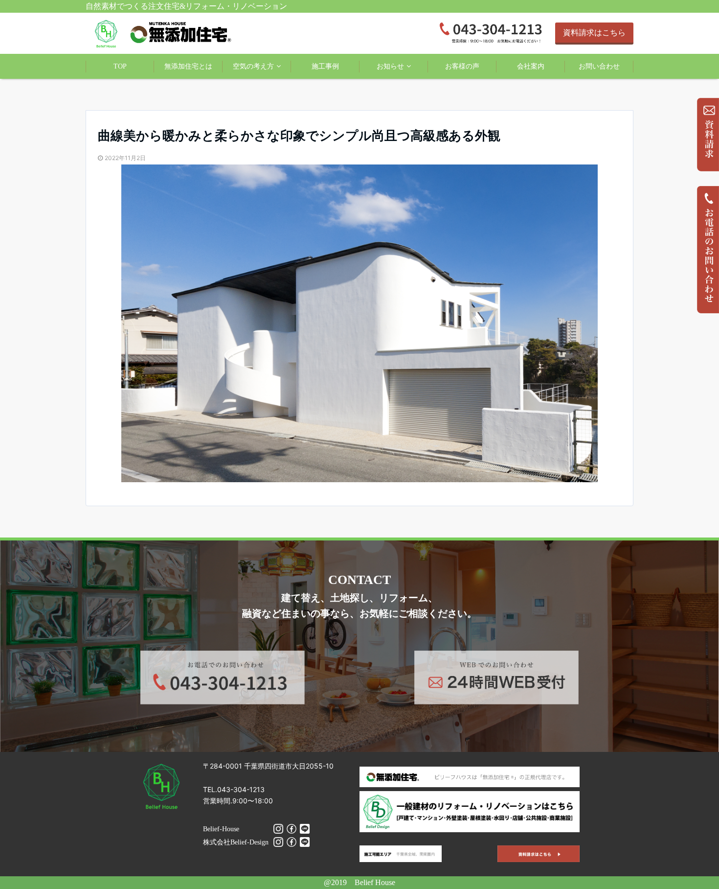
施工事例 (325, 66)
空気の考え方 (253, 66)
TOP (120, 66)
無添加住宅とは (188, 66)
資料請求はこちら (594, 32)
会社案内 (530, 66)
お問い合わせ (599, 66)
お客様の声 (462, 66)
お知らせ (390, 66)
